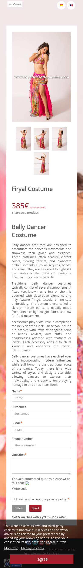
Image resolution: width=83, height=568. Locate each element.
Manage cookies (32, 548)
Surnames (19, 407)
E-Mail (17, 422)
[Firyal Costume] (41, 77)
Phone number (22, 439)
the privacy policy (54, 499)
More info (11, 548)
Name (17, 391)
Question (19, 454)
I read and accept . (42, 499)
